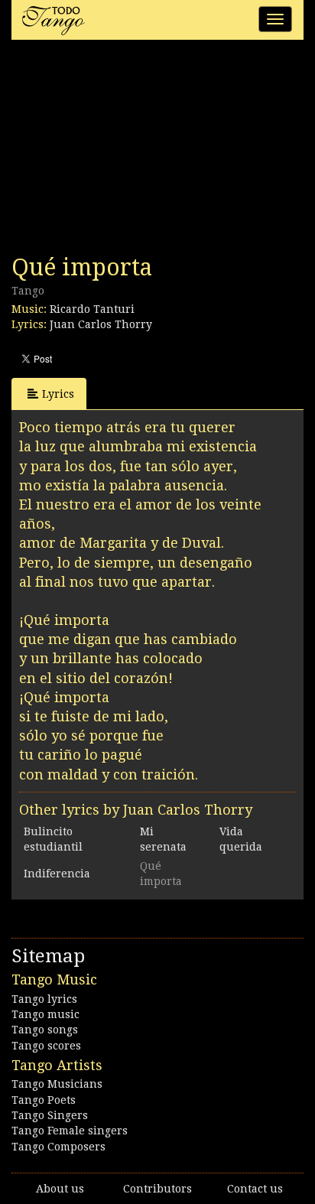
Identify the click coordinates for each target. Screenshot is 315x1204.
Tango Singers (49, 1115)
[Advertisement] (126, 151)
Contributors (157, 1189)
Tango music (45, 1014)
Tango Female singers (69, 1130)
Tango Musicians (56, 1084)
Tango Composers (58, 1147)
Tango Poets (43, 1100)
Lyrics (58, 394)
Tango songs (44, 1029)
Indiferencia (57, 873)
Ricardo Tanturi (92, 309)
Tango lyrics (44, 999)
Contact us (255, 1189)
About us (60, 1189)
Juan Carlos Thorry (101, 324)
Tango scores (46, 1046)
